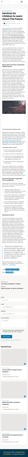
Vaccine (10, 11)
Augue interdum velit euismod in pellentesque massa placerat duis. (11, 140)
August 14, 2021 (5, 374)
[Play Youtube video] (14, 107)
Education (4, 11)
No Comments (5, 25)
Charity (7, 269)
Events (17, 269)
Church (12, 269)
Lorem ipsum (5, 28)
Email (2, 304)
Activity (3, 400)
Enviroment (4, 433)
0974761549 (12, 265)
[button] (22, 1)
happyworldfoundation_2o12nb (12, 23)
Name (2, 297)
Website (3, 311)
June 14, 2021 (5, 407)
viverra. (24, 175)
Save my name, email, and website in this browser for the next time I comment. (13, 331)
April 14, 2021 (5, 440)
